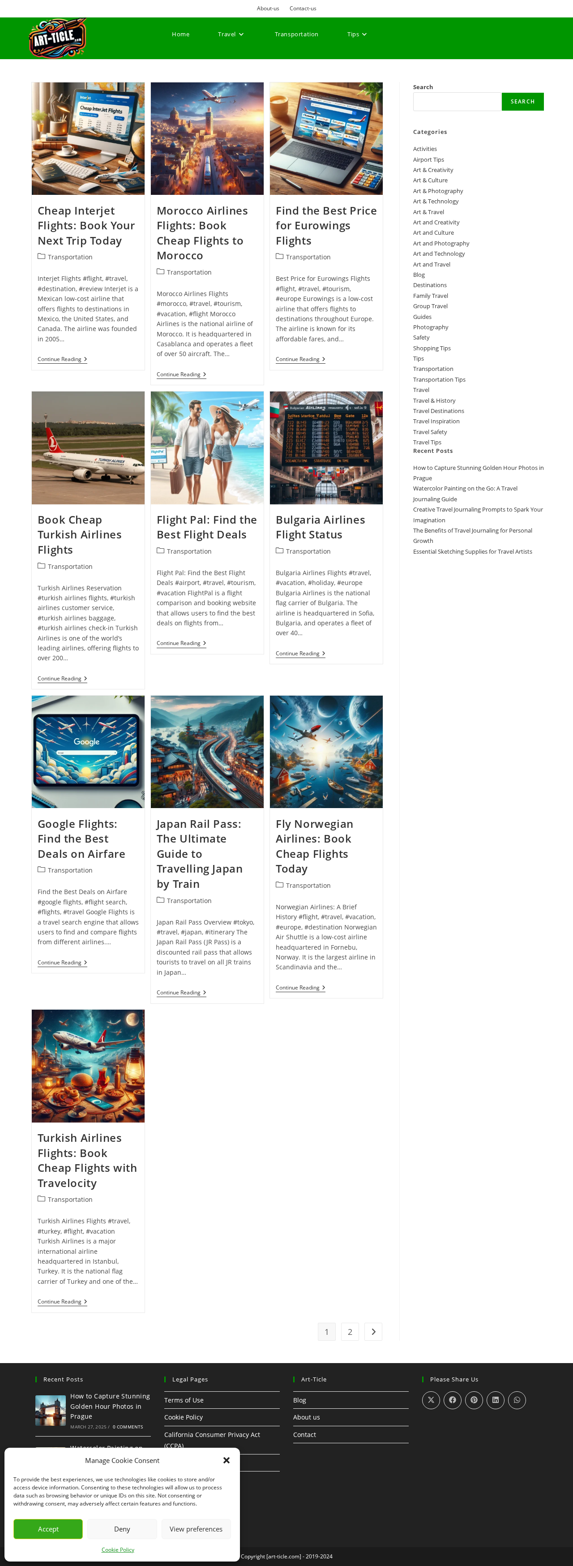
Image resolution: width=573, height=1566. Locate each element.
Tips (418, 358)
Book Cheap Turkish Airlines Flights (80, 534)
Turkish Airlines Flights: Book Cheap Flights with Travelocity (87, 1160)
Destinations (430, 285)
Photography (431, 327)
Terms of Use (184, 1400)
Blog (419, 275)
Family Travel (430, 296)
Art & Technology (436, 201)
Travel (421, 390)
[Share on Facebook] (453, 1400)
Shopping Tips (432, 348)
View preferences (196, 1528)
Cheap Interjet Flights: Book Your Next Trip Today (86, 225)
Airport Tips (428, 159)
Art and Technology (439, 254)
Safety (421, 337)
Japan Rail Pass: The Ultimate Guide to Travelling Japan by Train (200, 853)
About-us (268, 8)
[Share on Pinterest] (474, 1400)
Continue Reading (62, 359)
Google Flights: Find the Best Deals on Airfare (82, 838)
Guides (422, 317)
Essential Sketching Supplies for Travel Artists (472, 551)
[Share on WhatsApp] (517, 1400)
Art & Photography (438, 191)
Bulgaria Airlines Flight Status (320, 527)
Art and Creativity (436, 222)
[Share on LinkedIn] (496, 1400)
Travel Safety (430, 432)
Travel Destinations (438, 411)
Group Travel (430, 306)
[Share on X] (431, 1400)
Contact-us (303, 8)
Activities (425, 149)
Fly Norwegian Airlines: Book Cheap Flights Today (315, 846)
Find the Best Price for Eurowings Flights (326, 225)
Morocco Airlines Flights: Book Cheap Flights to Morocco (202, 233)
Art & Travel (428, 212)
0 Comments (128, 1427)
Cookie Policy (118, 1549)
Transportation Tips (439, 379)
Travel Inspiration (436, 421)
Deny (122, 1528)
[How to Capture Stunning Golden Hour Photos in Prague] (50, 1410)
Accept (48, 1528)
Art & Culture (430, 180)
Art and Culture (433, 232)
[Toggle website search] (175, 67)
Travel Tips (427, 442)
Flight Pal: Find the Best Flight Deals (207, 527)
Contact (304, 1434)
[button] (226, 1460)
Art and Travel (431, 264)
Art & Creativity (433, 170)
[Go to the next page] (373, 1332)
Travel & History (434, 400)
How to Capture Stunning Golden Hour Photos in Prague (110, 1406)
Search (423, 87)
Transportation (70, 257)
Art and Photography (441, 243)
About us (306, 1417)
